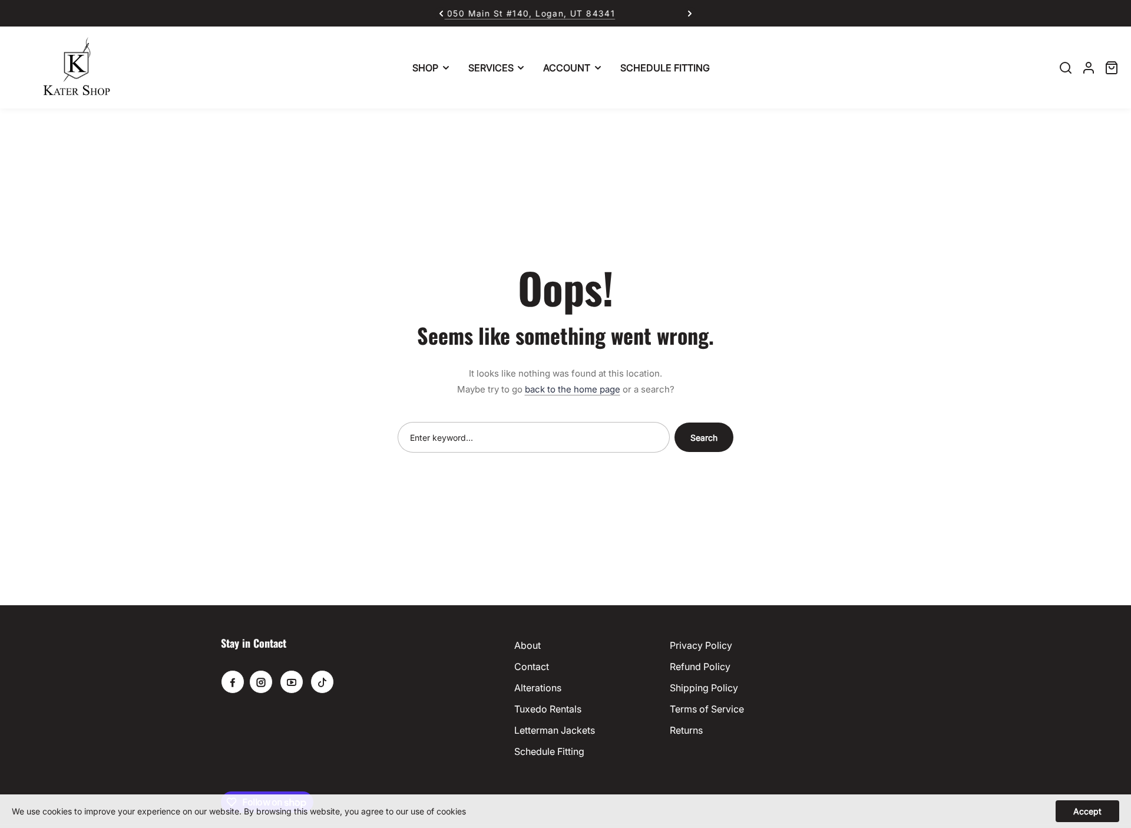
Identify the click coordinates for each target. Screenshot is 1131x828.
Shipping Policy (704, 688)
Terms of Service (707, 709)
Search (703, 438)
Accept (1087, 811)
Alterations (537, 688)
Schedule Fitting (549, 751)
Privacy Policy (701, 645)
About (527, 645)
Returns (686, 730)
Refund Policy (700, 666)
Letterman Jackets (554, 730)
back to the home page (572, 389)
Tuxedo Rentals (547, 709)
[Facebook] (232, 682)
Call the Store (613, 13)
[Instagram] (261, 682)
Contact (531, 666)
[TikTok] (322, 682)
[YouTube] (291, 682)
